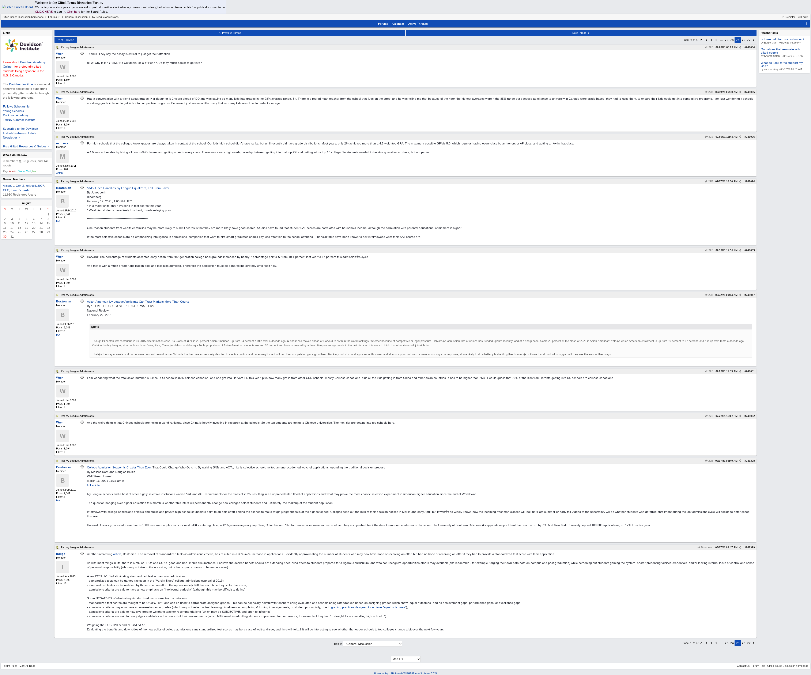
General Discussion (76, 17)
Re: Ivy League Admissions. (77, 47)
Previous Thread (231, 32)
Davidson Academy (16, 115)
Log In (804, 17)
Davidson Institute (21, 84)
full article (93, 485)
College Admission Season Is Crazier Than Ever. (119, 467)
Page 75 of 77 (691, 39)
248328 (750, 460)
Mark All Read (27, 665)
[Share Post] (740, 47)
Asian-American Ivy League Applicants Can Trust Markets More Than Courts (138, 301)
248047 (750, 295)
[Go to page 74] (706, 40)
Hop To (338, 643)
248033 (750, 250)
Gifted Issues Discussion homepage (23, 17)
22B (710, 47)
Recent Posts (769, 32)
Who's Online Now (15, 155)
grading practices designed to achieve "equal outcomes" (368, 607)
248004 (750, 47)
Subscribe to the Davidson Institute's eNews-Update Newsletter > (20, 133)
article (117, 554)
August (26, 203)
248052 (750, 416)
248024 (750, 181)
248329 (750, 547)
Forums (52, 17)
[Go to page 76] (754, 40)
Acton (59, 172)
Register (790, 17)
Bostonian (706, 547)
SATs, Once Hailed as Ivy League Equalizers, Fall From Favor (128, 188)
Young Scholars (13, 111)
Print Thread (66, 40)
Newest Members (14, 179)
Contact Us (743, 665)
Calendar (398, 23)
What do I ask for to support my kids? (782, 64)
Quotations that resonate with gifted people (780, 51)
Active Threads (418, 23)
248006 (750, 136)
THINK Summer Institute (19, 119)
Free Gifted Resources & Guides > (26, 146)
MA (58, 221)
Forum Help (758, 665)
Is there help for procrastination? (782, 39)
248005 (750, 92)
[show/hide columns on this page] (807, 24)
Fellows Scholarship (16, 106)
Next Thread (579, 32)
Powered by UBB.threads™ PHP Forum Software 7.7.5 (405, 673)
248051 (750, 371)
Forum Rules (10, 665)
